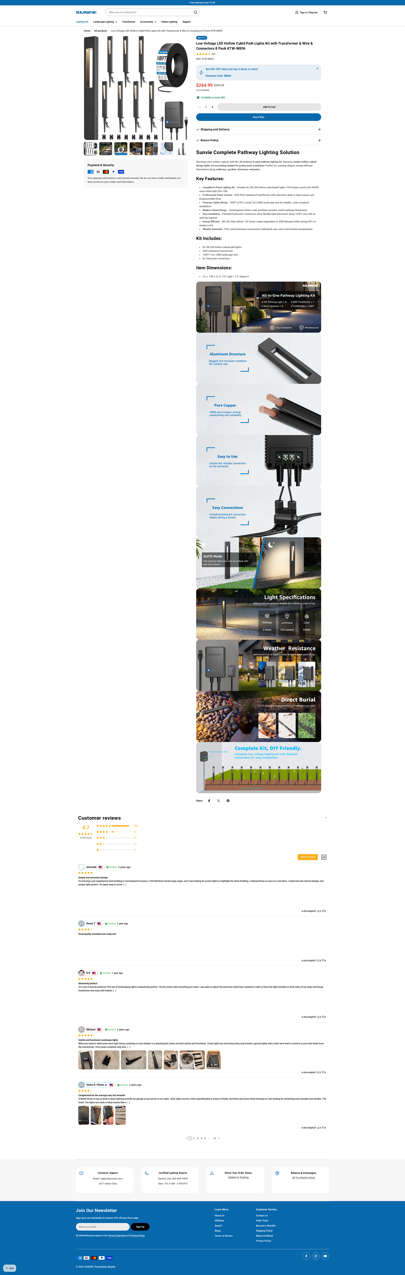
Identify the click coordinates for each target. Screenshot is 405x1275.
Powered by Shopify (104, 1266)
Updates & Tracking (238, 1177)
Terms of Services (117, 1235)
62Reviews (86, 837)
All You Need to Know (303, 1177)
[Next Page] (219, 1138)
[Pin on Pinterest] (228, 801)
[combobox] (152, 12)
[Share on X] (218, 801)
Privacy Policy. (138, 1235)
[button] (186, 1138)
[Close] (317, 68)
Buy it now (258, 117)
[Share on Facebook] (209, 801)
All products (100, 30)
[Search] (195, 12)
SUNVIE (89, 1266)
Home (87, 30)
